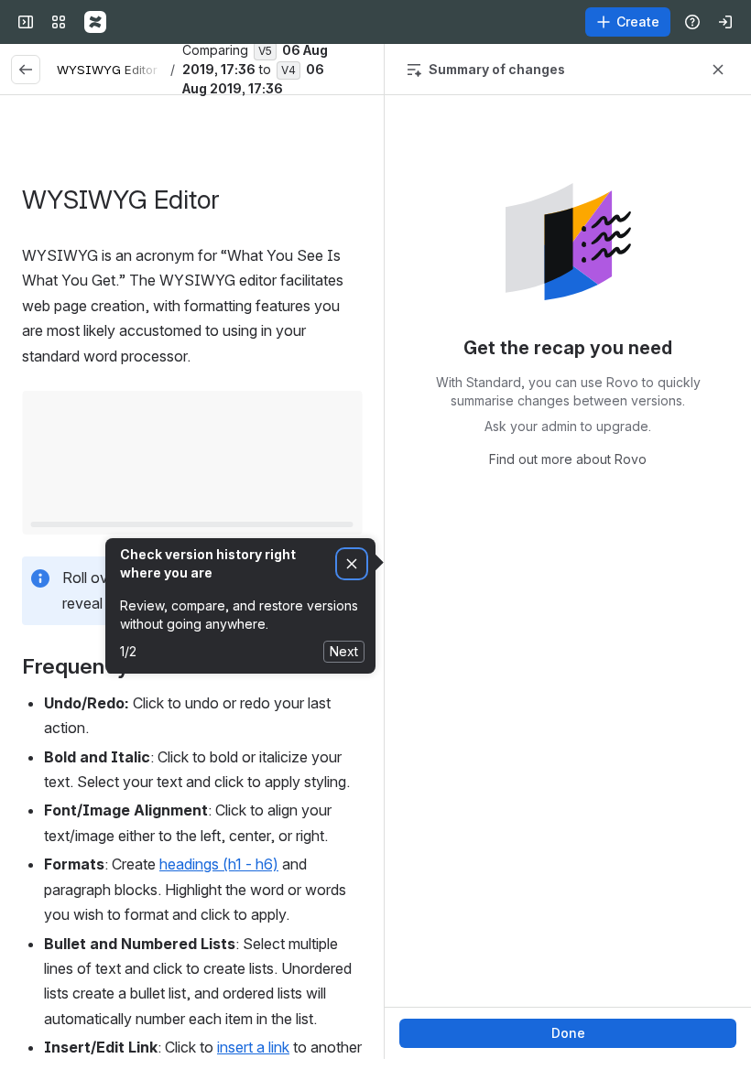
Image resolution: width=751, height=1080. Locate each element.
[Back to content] (25, 69)
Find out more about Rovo (568, 459)
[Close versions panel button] (718, 70)
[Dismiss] (352, 564)
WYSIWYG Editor (107, 69)
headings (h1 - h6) (218, 864)
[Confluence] (95, 22)
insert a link (253, 1047)
